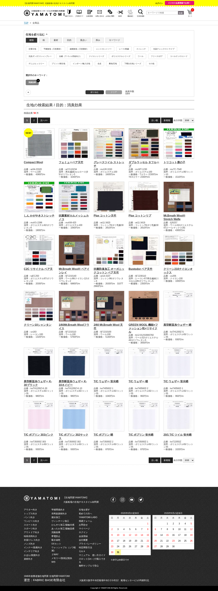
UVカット (56, 543)
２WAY (55, 554)
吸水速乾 (55, 540)
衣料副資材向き (59, 513)
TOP (26, 23)
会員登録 (83, 536)
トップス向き (30, 513)
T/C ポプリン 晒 (103, 434)
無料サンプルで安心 (89, 565)
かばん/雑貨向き (32, 555)
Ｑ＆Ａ (82, 551)
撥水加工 (55, 517)
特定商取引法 (85, 547)
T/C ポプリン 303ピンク (38, 434)
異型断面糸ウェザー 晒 (177, 324)
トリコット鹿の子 (174, 162)
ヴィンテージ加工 (60, 521)
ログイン (159, 3)
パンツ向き (29, 517)
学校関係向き (58, 509)
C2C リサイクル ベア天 (38, 268)
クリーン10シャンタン (37, 324)
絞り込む (95, 92)
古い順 (154, 120)
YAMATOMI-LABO (88, 517)
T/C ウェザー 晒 (138, 381)
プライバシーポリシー (90, 543)
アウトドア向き (31, 532)
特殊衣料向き (30, 536)
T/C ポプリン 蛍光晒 (141, 434)
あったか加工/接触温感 (62, 528)
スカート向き (30, 525)
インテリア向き (31, 551)
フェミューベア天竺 (71, 162)
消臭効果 (55, 532)
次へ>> (44, 120)
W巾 (53, 562)
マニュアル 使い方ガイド (92, 555)
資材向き (28, 559)
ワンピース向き (31, 521)
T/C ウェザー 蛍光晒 (106, 381)
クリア (114, 92)
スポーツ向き (30, 528)
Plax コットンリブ (140, 215)
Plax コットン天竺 (105, 215)
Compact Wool (33, 162)
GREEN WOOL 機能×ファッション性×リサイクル (143, 328)
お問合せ (83, 525)
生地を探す (84, 509)
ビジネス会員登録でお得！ (179, 3)
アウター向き (30, 509)
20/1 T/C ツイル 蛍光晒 (178, 434)
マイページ (84, 528)
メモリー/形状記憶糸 (61, 558)
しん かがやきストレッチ (39, 215)
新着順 (167, 120)
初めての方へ (85, 513)
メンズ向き (29, 543)
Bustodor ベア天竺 (140, 268)
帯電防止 (55, 536)
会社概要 (83, 540)
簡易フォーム (85, 521)
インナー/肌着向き (33, 547)
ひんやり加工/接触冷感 (62, 525)
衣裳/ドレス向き (32, 540)
